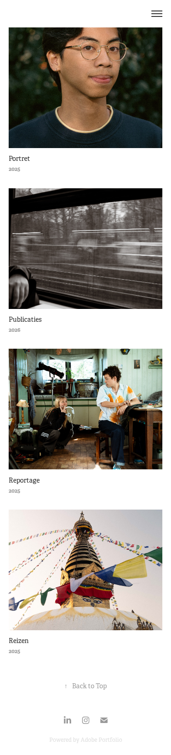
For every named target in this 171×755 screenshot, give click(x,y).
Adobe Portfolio (101, 740)
